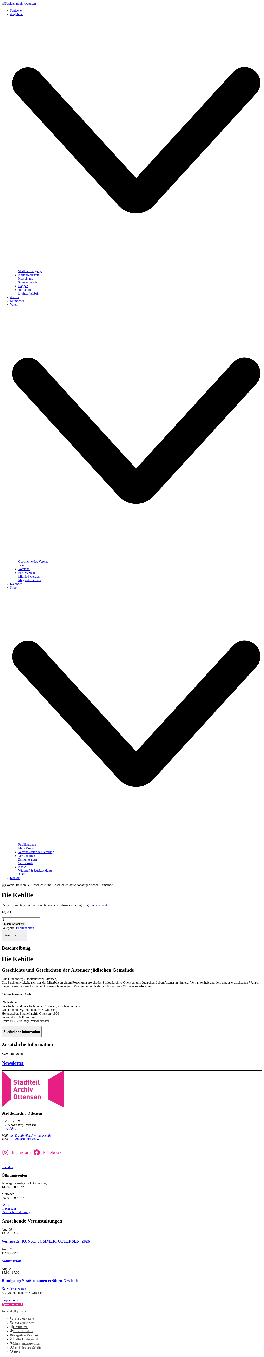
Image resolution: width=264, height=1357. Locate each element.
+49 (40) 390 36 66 (26, 1139)
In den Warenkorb (13, 923)
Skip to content (11, 1300)
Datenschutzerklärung (16, 1212)
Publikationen (25, 928)
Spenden (7, 1167)
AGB (5, 1204)
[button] (12, 1304)
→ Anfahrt (9, 1128)
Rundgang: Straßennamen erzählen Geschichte (41, 1280)
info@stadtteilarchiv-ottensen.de (30, 1135)
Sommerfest (11, 1261)
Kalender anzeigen (14, 1288)
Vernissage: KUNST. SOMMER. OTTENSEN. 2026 (46, 1241)
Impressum (9, 1208)
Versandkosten (100, 905)
